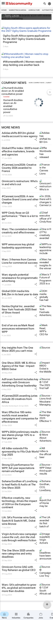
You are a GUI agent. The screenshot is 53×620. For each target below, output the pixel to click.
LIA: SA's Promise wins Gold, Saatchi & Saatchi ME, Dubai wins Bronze (19, 520)
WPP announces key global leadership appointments (18, 246)
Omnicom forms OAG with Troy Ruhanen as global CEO (18, 568)
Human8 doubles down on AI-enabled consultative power (13, 106)
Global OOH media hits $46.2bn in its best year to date (20, 292)
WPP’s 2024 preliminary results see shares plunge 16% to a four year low (20, 435)
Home (4, 10)
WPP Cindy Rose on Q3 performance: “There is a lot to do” (20, 216)
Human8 (6, 97)
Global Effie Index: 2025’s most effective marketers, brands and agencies (20, 151)
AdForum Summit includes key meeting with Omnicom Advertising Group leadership (20, 382)
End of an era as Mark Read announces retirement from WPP (18, 328)
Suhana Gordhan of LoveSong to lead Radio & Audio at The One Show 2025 (19, 484)
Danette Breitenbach (10, 406)
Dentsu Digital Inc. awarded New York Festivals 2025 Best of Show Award (19, 309)
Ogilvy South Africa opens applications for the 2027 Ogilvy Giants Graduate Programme (26, 38)
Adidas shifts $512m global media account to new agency (20, 134)
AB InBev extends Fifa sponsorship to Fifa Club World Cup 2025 (20, 451)
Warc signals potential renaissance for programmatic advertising (20, 277)
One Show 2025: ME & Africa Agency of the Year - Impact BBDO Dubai (18, 366)
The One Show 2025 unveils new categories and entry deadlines (18, 553)
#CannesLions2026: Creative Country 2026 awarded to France (19, 168)
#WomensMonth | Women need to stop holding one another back (23, 63)
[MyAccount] (50, 3)
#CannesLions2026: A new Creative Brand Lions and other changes (20, 199)
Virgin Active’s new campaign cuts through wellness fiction (19, 537)
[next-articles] (49, 92)
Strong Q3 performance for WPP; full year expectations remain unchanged (18, 468)
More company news (36, 82)
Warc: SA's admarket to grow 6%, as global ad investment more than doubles (19, 588)
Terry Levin (11, 15)
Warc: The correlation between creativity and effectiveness (20, 231)
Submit (49, 82)
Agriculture (34, 10)
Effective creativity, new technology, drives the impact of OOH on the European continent (19, 502)
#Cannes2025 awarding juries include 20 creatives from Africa (19, 399)
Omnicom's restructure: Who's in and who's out (20, 183)
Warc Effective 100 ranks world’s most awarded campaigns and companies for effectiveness (20, 417)
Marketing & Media (17, 10)
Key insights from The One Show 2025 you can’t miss (17, 349)
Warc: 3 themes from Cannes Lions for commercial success (20, 261)
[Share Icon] (35, 139)
